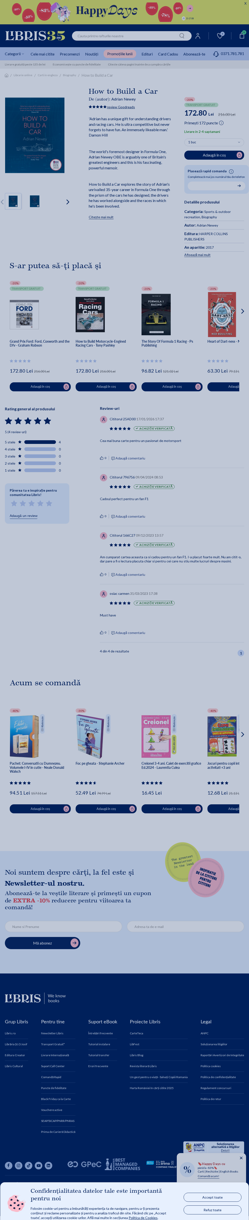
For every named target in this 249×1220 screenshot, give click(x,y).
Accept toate (212, 1197)
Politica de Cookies (143, 1217)
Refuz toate (213, 1210)
